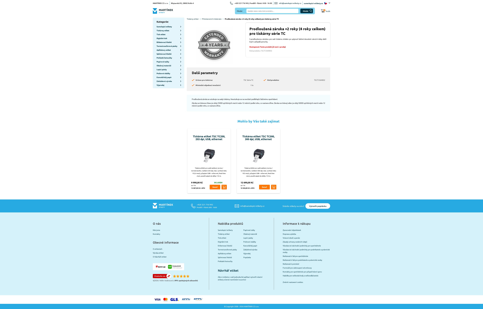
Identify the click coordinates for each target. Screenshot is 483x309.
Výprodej (247, 253)
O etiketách (157, 249)
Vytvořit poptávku (317, 206)
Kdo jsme (156, 230)
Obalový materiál (250, 234)
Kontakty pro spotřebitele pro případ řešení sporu (302, 272)
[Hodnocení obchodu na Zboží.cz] (162, 278)
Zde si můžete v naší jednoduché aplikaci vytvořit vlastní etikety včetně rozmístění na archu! (240, 278)
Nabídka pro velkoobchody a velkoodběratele (300, 275)
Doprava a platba (289, 234)
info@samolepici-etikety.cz (290, 3)
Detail (214, 187)
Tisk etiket (222, 238)
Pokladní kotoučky (225, 261)
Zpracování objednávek (292, 230)
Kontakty (156, 234)
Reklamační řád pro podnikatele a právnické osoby (302, 260)
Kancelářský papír (250, 245)
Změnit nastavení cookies (293, 282)
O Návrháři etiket (160, 257)
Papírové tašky (249, 230)
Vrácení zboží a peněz (291, 238)
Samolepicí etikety (225, 230)
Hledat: (240, 11)
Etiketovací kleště (225, 245)
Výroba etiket (158, 253)
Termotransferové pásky (227, 249)
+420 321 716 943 (207, 205)
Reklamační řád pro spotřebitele (295, 256)
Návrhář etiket (228, 270)
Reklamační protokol (291, 264)
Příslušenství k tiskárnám (212, 19)
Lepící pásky (248, 238)
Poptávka (247, 257)
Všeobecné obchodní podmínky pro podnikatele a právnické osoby (306, 250)
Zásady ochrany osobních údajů (295, 242)
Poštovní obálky (249, 242)
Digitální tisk (223, 242)
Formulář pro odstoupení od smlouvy (297, 268)
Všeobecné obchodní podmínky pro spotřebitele (302, 245)
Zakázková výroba (250, 249)
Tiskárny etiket (193, 19)
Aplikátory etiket (224, 253)
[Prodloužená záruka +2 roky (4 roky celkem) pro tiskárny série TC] (214, 46)
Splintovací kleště (225, 257)
